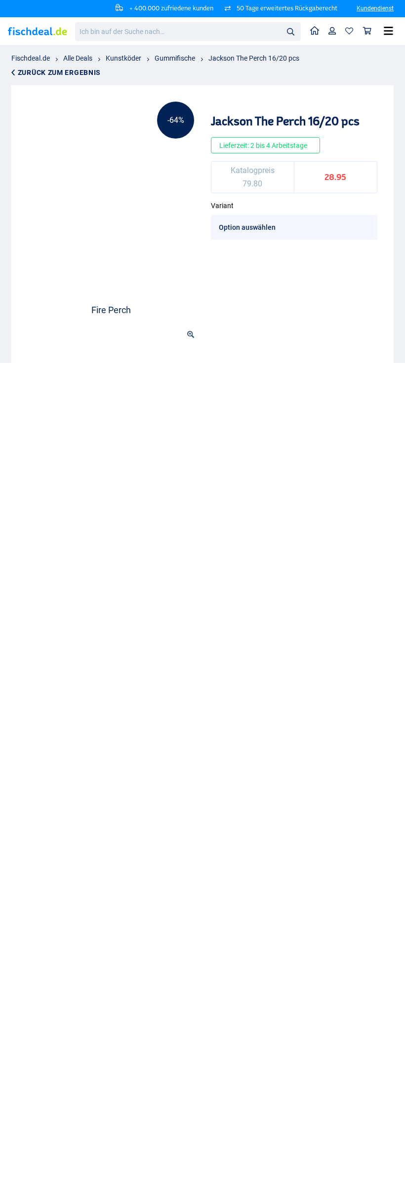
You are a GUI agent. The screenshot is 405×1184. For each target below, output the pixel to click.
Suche (290, 31)
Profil (332, 31)
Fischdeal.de (30, 58)
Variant (222, 206)
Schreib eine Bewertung (314, 789)
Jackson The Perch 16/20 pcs (253, 58)
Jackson (45, 849)
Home (315, 31)
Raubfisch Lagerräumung (161, 849)
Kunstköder (123, 58)
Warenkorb (367, 31)
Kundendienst (375, 8)
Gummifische (175, 58)
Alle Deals (77, 58)
